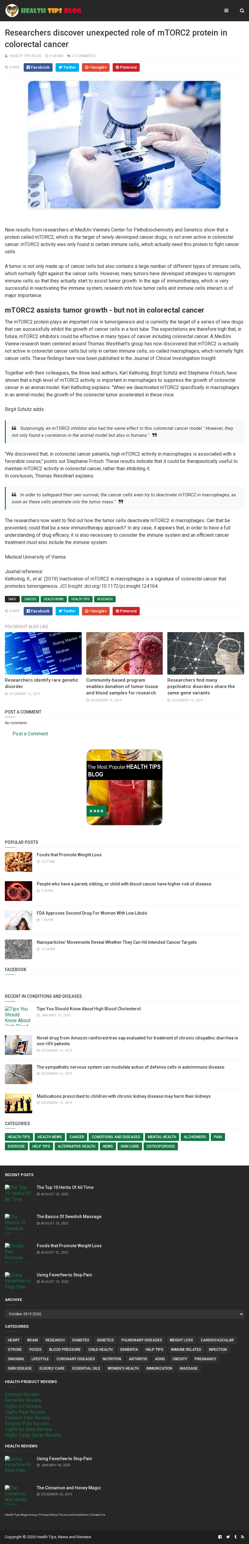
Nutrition (112, 1359)
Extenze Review (22, 1394)
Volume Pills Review (27, 1423)
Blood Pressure (65, 1349)
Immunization (159, 1368)
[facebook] (220, 1537)
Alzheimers (195, 1137)
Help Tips (41, 1146)
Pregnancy (205, 1359)
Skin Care (130, 1146)
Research (105, 599)
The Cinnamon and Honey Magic (69, 1487)
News (108, 1146)
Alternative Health (76, 1146)
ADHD (160, 1359)
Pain (218, 1137)
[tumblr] (235, 1537)
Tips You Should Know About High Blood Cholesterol (89, 1008)
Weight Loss (181, 1340)
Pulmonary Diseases (141, 1340)
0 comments (83, 56)
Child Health (100, 1349)
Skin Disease (20, 1368)
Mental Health (162, 1137)
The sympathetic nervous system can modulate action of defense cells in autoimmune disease (130, 1067)
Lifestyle (40, 1359)
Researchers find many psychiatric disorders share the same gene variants (201, 686)
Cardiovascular (217, 1340)
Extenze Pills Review (27, 1418)
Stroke (15, 1349)
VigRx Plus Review (25, 1412)
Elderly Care (52, 1368)
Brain (32, 1340)
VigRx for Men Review (28, 1429)
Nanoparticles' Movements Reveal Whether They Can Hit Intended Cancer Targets (117, 942)
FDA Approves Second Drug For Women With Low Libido (92, 913)
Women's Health (123, 1368)
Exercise (16, 1146)
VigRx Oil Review (23, 1406)
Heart (14, 1340)
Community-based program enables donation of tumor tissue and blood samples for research (122, 686)
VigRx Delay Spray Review (33, 1435)
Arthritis (138, 1359)
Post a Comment (30, 734)
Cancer (30, 599)
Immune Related (186, 1349)
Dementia (129, 1349)
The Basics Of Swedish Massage (69, 1216)
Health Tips (80, 599)
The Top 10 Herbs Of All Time (65, 1187)
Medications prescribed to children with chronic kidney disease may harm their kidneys (124, 1096)
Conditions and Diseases (116, 1137)
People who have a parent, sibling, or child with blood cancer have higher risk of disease (124, 884)
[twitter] (228, 1537)
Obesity (179, 1359)
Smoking (16, 1359)
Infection (218, 1349)
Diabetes (80, 1340)
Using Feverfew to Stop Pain (64, 1274)
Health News (54, 599)
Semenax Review (23, 1400)
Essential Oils (86, 1368)
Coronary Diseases (75, 1359)
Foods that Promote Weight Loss (69, 854)
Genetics (105, 1340)
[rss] (242, 1537)
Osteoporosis (161, 1146)
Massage (189, 1368)
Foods (35, 1349)
